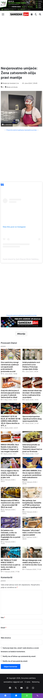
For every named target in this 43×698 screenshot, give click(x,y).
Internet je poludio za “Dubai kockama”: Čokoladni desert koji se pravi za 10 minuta (32, 448)
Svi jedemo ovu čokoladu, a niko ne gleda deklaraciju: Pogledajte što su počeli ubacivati (10, 534)
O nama (27, 682)
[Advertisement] (21, 40)
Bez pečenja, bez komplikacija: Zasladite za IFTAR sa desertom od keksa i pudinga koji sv (31, 505)
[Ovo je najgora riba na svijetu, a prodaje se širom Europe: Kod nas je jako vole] (11, 462)
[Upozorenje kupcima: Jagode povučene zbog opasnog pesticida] (32, 408)
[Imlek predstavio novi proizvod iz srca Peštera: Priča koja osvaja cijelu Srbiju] (32, 354)
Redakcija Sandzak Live (11, 83)
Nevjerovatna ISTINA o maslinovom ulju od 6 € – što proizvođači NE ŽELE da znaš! (10, 503)
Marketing (35, 682)
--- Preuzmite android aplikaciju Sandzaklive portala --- (21, 130)
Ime (3, 617)
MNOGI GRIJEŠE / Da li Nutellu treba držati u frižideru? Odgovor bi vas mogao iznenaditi (10, 448)
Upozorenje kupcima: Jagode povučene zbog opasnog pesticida (32, 418)
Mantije (21, 334)
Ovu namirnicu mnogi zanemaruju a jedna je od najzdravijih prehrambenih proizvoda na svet (10, 366)
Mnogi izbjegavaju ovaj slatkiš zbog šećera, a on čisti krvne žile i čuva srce (32, 563)
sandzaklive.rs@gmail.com (13, 682)
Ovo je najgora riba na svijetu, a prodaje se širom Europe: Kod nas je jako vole (10, 474)
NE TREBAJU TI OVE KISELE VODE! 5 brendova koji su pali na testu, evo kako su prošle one (10, 564)
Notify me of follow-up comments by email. (19, 656)
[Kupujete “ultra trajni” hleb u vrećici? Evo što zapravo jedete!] (32, 522)
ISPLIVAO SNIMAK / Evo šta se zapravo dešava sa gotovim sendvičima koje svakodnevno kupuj (31, 475)
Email (3, 628)
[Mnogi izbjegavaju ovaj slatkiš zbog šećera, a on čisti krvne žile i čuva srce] (32, 552)
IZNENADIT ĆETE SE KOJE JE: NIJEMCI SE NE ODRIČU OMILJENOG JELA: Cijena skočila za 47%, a (10, 420)
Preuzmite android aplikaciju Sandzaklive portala (21, 315)
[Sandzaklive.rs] (19, 14)
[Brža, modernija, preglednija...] (21, 322)
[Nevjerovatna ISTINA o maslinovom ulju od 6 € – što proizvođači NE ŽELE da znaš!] (11, 492)
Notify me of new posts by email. (15, 661)
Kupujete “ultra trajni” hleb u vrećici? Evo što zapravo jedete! (31, 532)
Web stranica (6, 638)
